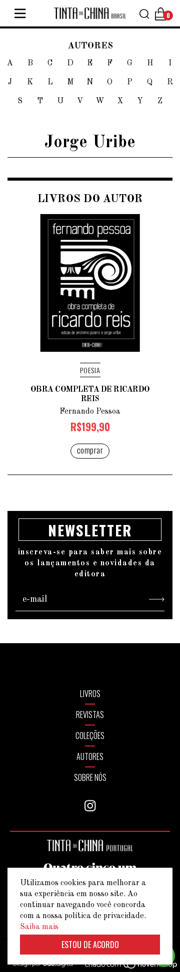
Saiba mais (39, 927)
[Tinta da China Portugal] (90, 849)
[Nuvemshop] (125, 966)
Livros (90, 694)
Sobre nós (90, 777)
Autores (90, 756)
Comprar (90, 450)
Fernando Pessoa (90, 412)
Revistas (90, 715)
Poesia (90, 370)
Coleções (90, 735)
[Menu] (20, 13)
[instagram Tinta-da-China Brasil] (90, 805)
